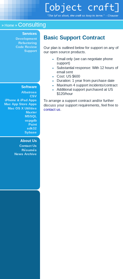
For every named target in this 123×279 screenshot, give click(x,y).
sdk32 (32, 128)
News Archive (25, 154)
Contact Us (28, 146)
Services (29, 33)
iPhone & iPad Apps (21, 100)
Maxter (31, 112)
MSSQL (31, 116)
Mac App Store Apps (20, 104)
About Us (28, 141)
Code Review (26, 47)
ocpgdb (31, 120)
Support (30, 51)
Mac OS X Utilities (22, 108)
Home (9, 25)
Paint (33, 124)
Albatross (29, 92)
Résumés (29, 150)
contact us (52, 109)
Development (26, 38)
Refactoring (27, 43)
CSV (33, 96)
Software (29, 87)
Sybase (31, 132)
